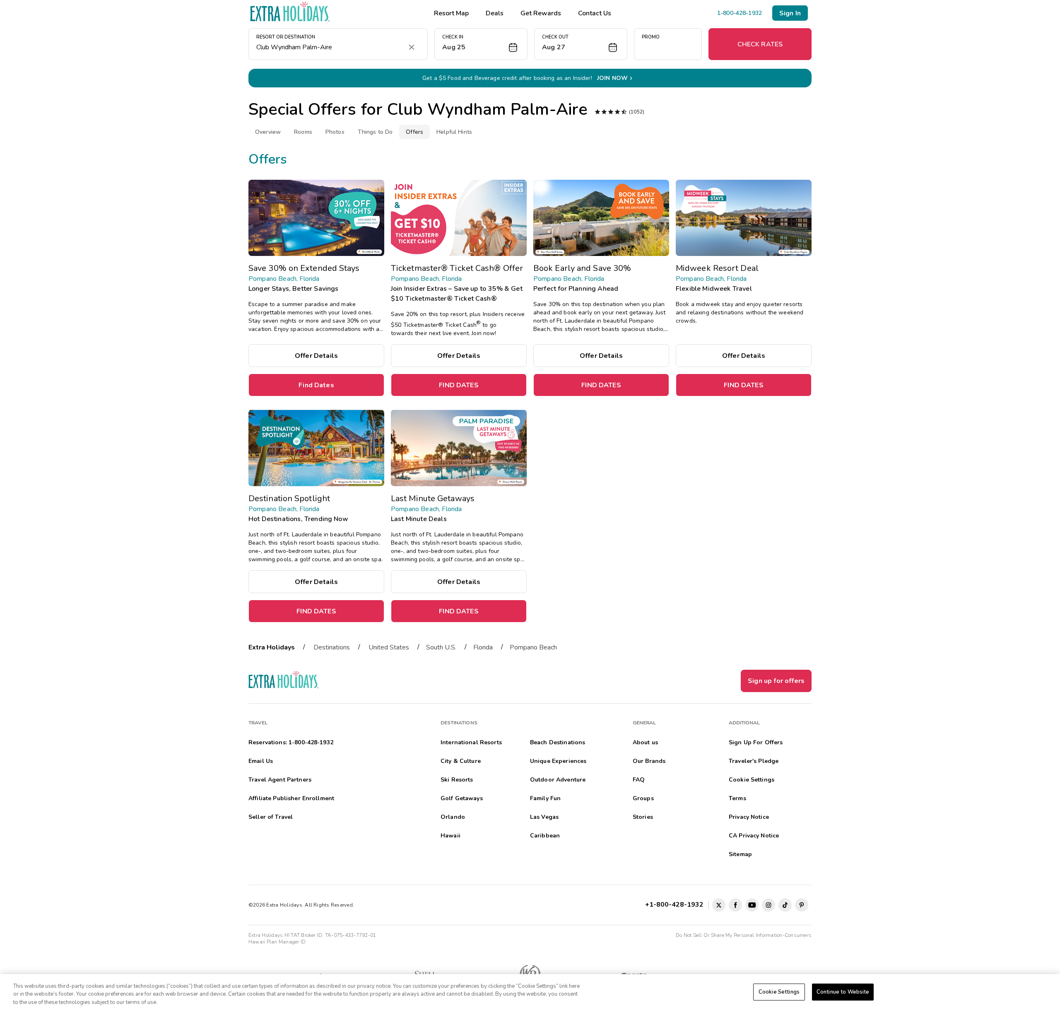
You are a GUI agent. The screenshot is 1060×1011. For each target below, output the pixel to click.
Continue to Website (843, 991)
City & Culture (461, 761)
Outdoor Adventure (557, 780)
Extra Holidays (271, 647)
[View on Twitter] (718, 905)
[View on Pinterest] (801, 905)
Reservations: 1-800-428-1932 (290, 742)
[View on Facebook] (735, 905)
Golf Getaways (462, 798)
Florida (483, 647)
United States (389, 647)
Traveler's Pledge (753, 761)
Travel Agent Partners (279, 780)
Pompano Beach (533, 647)
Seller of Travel (270, 817)
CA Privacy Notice (754, 836)
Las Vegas (544, 817)
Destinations (331, 647)
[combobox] (329, 47)
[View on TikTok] (785, 905)
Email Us (260, 761)
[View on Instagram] (768, 905)
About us (645, 742)
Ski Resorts (457, 780)
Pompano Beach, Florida (284, 278)
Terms (737, 798)
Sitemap (740, 854)
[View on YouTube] (752, 905)
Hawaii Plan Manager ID (277, 942)
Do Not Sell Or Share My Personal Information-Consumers (744, 935)
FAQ (639, 780)
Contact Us (594, 13)
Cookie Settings (779, 991)
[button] (481, 44)
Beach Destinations (557, 742)
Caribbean (545, 836)
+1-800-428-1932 (676, 904)
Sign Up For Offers (756, 742)
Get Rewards (540, 13)
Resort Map (451, 13)
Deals (495, 13)
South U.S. (441, 647)
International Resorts (471, 742)
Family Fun (545, 798)
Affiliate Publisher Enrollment (291, 798)
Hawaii (450, 836)
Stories (643, 817)
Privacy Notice (749, 817)
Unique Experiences (558, 761)
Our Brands (649, 761)
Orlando (453, 817)
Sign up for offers (776, 680)
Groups (643, 798)
